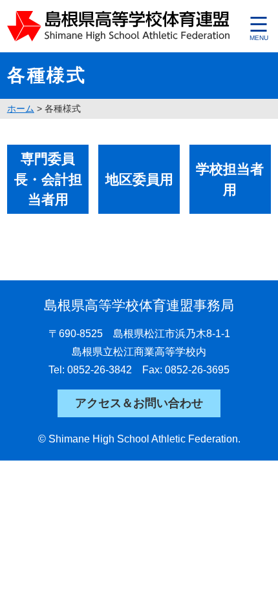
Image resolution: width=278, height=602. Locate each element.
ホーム (20, 108)
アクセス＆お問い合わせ (139, 403)
